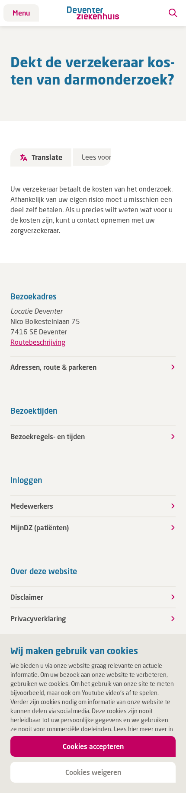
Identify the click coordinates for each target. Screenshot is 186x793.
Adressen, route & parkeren (53, 367)
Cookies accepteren (93, 746)
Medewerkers (31, 506)
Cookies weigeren (93, 772)
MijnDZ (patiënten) (39, 527)
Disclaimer (26, 597)
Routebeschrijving (37, 342)
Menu (21, 13)
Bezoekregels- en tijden (47, 436)
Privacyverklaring (38, 618)
